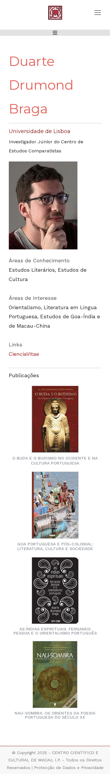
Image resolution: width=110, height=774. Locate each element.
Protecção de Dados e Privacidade (69, 767)
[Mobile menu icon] (97, 12)
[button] (55, 32)
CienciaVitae (24, 354)
